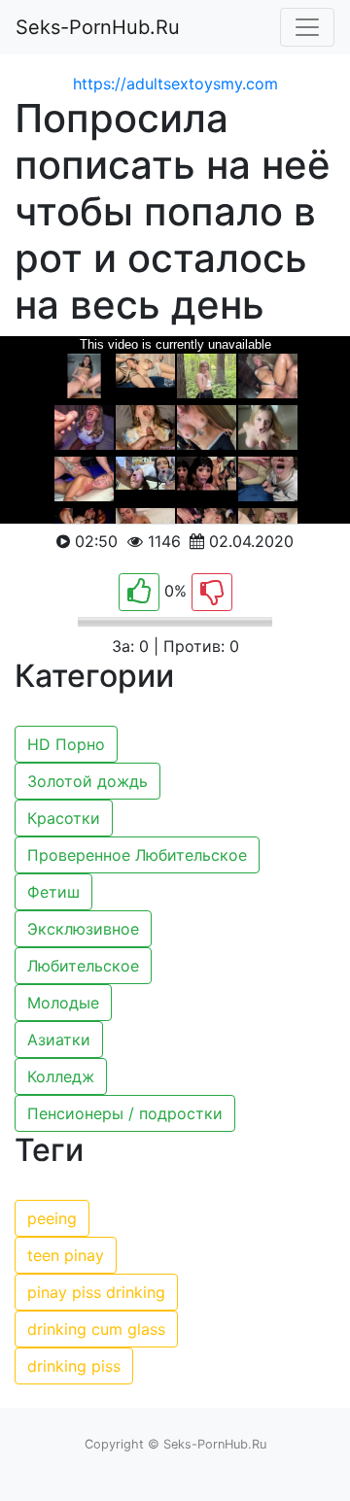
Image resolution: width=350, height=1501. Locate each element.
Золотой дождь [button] (87, 781)
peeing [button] (52, 1218)
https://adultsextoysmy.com (175, 83)
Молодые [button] (63, 1002)
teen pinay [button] (65, 1255)
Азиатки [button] (58, 1039)
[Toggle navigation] (307, 27)
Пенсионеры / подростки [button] (125, 1113)
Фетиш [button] (53, 892)
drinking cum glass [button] (96, 1329)
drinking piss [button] (74, 1366)
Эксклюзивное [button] (83, 928)
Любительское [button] (83, 965)
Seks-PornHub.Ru (98, 27)
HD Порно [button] (66, 744)
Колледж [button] (60, 1076)
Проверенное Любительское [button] (137, 855)
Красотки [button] (63, 818)
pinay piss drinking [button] (96, 1292)
